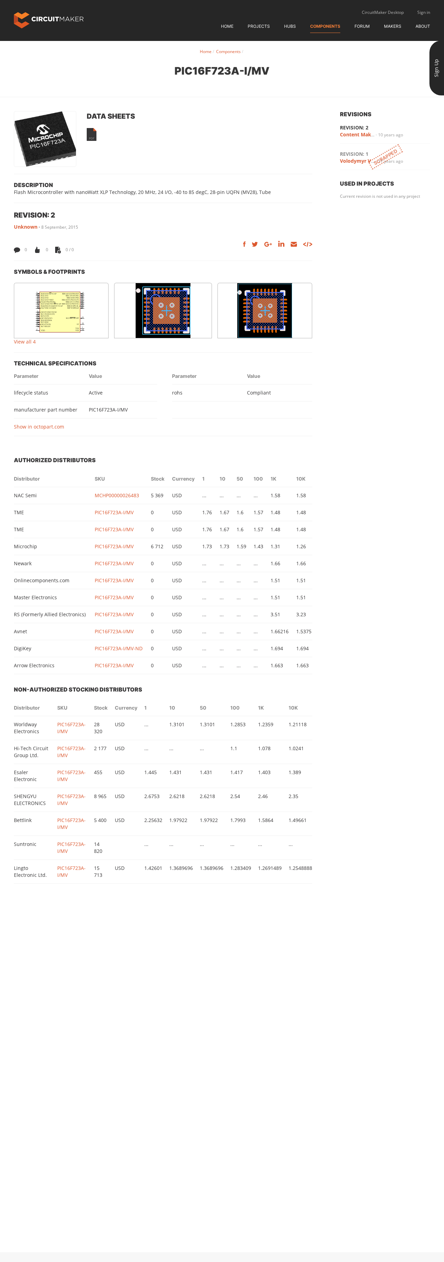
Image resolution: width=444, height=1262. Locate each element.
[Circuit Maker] (49, 19)
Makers (392, 26)
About (423, 26)
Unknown (25, 226)
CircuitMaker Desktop (383, 12)
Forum (362, 26)
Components (325, 26)
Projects (259, 26)
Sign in (423, 12)
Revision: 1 (354, 154)
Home (227, 26)
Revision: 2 (354, 127)
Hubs (290, 26)
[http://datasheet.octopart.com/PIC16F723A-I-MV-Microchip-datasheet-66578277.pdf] (91, 134)
